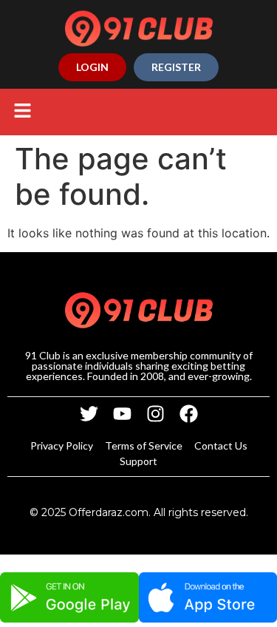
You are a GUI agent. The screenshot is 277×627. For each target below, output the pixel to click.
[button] (22, 112)
